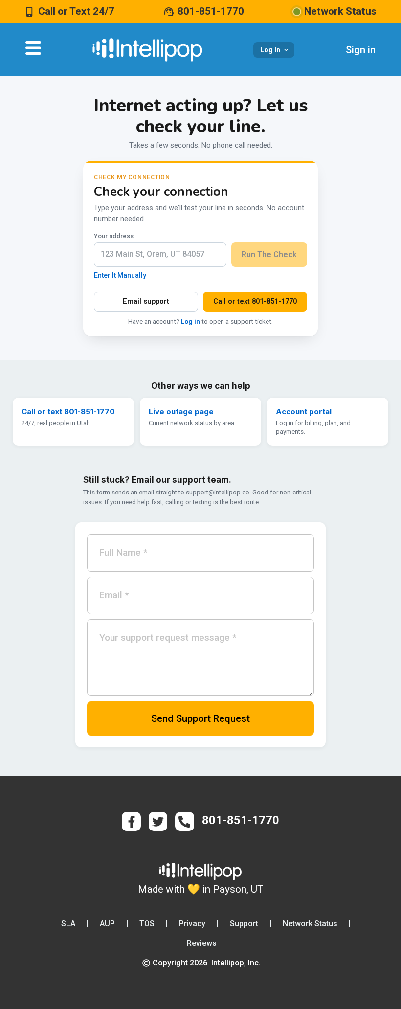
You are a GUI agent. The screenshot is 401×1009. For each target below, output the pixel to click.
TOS (147, 923)
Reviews (202, 943)
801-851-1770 (211, 11)
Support (244, 923)
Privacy (192, 923)
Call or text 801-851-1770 (255, 301)
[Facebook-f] (131, 821)
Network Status (310, 923)
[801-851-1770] (169, 12)
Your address (114, 236)
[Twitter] (158, 821)
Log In (270, 50)
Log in (190, 321)
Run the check (269, 254)
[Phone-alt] (184, 821)
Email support (146, 301)
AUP (107, 923)
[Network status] (296, 11)
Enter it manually (120, 275)
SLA (68, 923)
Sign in (361, 50)
